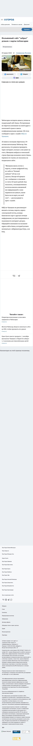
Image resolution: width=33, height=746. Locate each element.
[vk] (14, 276)
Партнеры (4, 635)
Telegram (4, 606)
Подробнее (5, 689)
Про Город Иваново (7, 561)
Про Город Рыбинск (7, 572)
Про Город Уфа (5, 575)
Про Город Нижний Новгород (9, 579)
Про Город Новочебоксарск (9, 547)
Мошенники (7, 47)
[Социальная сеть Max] (16, 78)
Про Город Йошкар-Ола (8, 554)
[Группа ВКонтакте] (9, 74)
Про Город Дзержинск (7, 582)
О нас (3, 609)
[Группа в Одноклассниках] (6, 599)
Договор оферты (6, 622)
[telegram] (19, 276)
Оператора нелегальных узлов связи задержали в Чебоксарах (14, 319)
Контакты (4, 612)
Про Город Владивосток (8, 585)
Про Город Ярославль (7, 564)
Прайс (3, 628)
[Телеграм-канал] (24, 74)
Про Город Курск (6, 568)
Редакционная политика (8, 615)
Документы (27, 24)
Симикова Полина (23, 53)
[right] (31, 24)
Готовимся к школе (17, 24)
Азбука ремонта (5, 24)
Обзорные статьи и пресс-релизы (10, 625)
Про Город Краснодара (7, 590)
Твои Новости (5, 550)
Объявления (5, 619)
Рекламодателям (6, 631)
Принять (27, 29)
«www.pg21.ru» (14, 640)
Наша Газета (5, 558)
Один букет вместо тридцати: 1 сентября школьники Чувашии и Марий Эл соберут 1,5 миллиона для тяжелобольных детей (15, 339)
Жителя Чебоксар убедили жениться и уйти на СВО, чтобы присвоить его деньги (16, 329)
